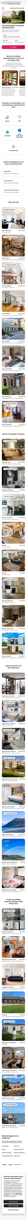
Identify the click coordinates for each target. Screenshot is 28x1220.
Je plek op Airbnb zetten (17, 8)
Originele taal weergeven (14, 3)
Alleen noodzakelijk (13, 1205)
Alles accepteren (13, 1201)
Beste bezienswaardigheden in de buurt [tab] (12, 1141)
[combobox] (13, 37)
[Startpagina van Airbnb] (3, 8)
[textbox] (7, 42)
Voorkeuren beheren (13, 1210)
